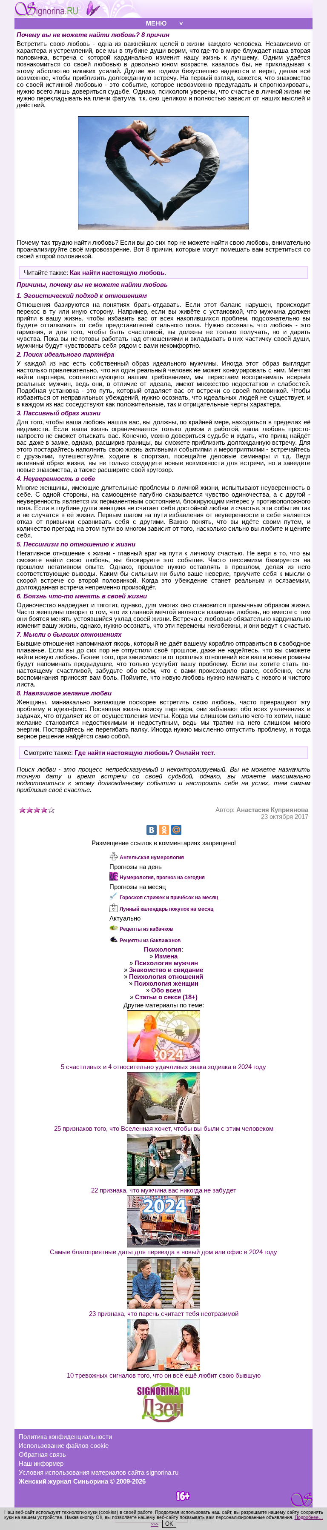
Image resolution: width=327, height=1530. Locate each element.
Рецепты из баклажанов (150, 941)
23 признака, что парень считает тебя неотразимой (163, 1313)
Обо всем (166, 990)
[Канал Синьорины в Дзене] (163, 1420)
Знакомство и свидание (166, 970)
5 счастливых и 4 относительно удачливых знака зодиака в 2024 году (163, 1067)
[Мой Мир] (176, 830)
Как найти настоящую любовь (117, 272)
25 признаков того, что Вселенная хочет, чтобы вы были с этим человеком (163, 1128)
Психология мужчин (166, 963)
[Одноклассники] (164, 830)
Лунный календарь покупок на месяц (166, 909)
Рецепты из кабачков (146, 929)
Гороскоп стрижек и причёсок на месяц (169, 898)
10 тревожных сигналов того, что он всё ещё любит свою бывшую (164, 1375)
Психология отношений (166, 976)
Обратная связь (42, 1454)
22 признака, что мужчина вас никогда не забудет (163, 1190)
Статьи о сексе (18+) (166, 997)
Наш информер (41, 1463)
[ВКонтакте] (151, 830)
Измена (166, 956)
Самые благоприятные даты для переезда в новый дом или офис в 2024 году (163, 1252)
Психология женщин (166, 983)
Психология (162, 949)
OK (169, 1524)
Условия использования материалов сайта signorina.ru (98, 1472)
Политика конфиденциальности (65, 1436)
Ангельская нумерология (152, 858)
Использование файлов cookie (64, 1445)
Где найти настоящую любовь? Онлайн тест (144, 752)
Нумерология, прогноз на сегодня (162, 878)
